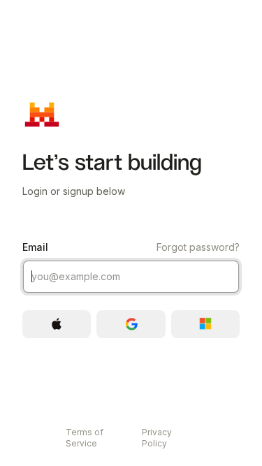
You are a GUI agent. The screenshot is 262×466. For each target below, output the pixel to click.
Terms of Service (84, 438)
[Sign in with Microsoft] (205, 324)
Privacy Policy (157, 438)
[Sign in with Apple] (56, 324)
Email (131, 247)
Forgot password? (198, 247)
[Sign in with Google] (130, 324)
